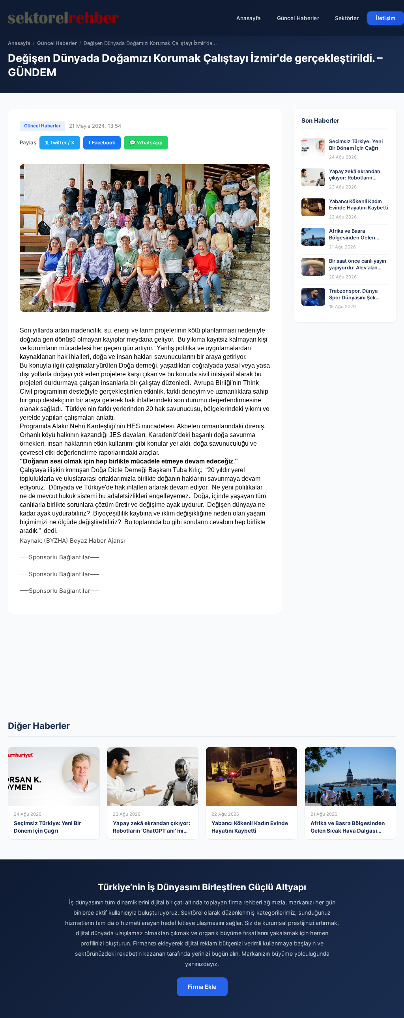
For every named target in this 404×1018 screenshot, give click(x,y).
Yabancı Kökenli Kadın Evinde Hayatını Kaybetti (358, 204)
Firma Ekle (202, 986)
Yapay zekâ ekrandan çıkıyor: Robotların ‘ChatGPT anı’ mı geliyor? (354, 181)
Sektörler (347, 18)
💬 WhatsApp (146, 143)
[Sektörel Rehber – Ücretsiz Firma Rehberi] (62, 18)
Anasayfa (248, 18)
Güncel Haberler (298, 18)
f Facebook (102, 143)
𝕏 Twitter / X (60, 143)
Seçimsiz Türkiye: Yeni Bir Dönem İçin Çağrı (356, 144)
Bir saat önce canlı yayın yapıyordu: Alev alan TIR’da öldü (357, 267)
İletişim (385, 18)
